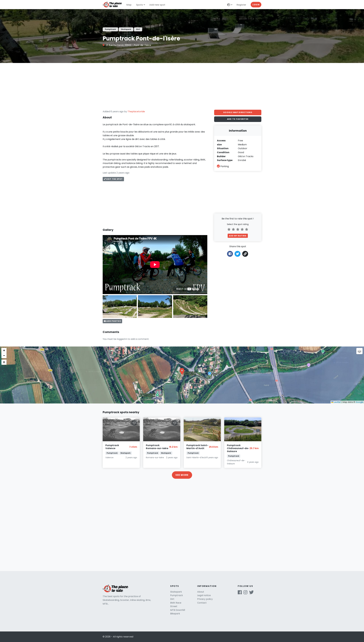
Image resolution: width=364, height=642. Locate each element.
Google (359, 402)
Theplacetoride (136, 111)
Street (173, 606)
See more (182, 475)
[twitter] (251, 593)
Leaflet (337, 402)
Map (129, 4)
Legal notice (204, 595)
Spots (139, 4)
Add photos (113, 321)
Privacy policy (205, 599)
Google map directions (237, 112)
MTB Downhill (177, 610)
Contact (202, 602)
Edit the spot (114, 179)
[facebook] (240, 593)
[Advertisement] (182, 86)
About (200, 591)
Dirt (172, 599)
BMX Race (175, 602)
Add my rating (237, 236)
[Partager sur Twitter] (237, 253)
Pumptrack (176, 595)
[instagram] (245, 593)
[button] (182, 371)
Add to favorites (237, 119)
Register (241, 4)
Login (256, 4)
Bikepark (175, 613)
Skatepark (176, 591)
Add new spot (157, 4)
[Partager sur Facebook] (230, 253)
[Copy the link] (245, 254)
